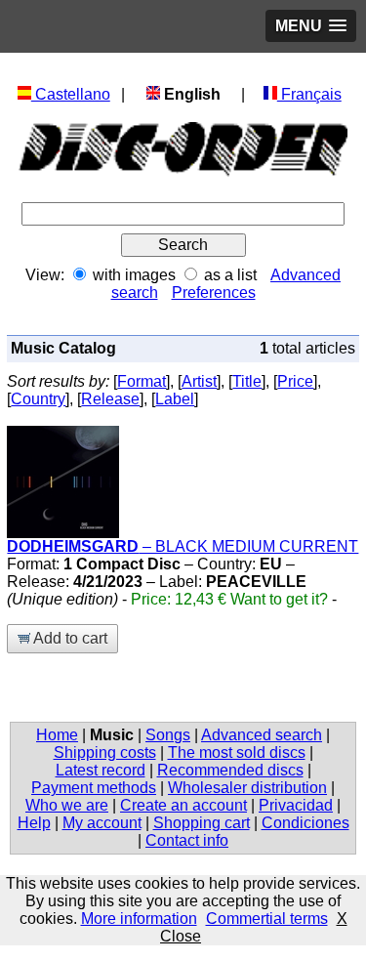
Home (57, 735)
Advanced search (261, 735)
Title (247, 381)
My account (102, 823)
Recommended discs (230, 770)
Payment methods (93, 787)
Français (309, 94)
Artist (199, 381)
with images (134, 275)
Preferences (214, 292)
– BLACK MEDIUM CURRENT (182, 546)
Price (295, 381)
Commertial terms (267, 918)
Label (174, 399)
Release (110, 399)
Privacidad (296, 805)
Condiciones (305, 823)
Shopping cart (201, 823)
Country (38, 399)
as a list (230, 275)
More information (139, 918)
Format (141, 381)
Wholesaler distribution (247, 787)
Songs (167, 735)
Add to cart (68, 638)
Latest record (100, 770)
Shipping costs (105, 752)
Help (34, 823)
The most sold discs (236, 752)
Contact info (186, 840)
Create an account (183, 805)
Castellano (70, 94)
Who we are (66, 805)
